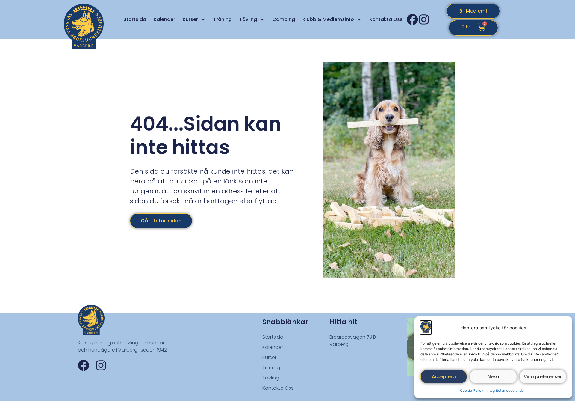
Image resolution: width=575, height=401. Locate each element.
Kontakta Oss (385, 19)
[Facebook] (412, 19)
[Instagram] (423, 19)
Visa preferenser (543, 376)
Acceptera (444, 376)
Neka (493, 376)
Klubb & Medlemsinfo (328, 19)
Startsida (134, 19)
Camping (283, 19)
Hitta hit (343, 322)
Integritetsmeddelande (505, 390)
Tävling (248, 19)
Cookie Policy (471, 390)
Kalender (164, 19)
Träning (222, 19)
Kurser (190, 19)
